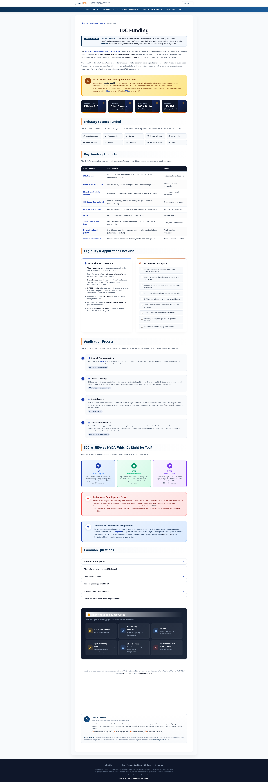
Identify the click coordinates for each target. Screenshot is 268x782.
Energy (131, 136)
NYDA (127, 91)
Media (173, 142)
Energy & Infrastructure (151, 9)
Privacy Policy (120, 765)
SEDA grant (117, 532)
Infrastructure (91, 142)
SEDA (108, 91)
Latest (187, 3)
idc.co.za (103, 361)
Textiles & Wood (156, 142)
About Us (108, 765)
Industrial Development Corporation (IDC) (102, 51)
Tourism (110, 142)
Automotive (175, 136)
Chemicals (132, 142)
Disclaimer (148, 765)
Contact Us (159, 765)
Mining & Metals (156, 136)
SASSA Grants (91, 9)
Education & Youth (109, 9)
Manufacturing (113, 136)
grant (81, 3)
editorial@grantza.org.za (160, 740)
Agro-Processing (92, 136)
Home (85, 23)
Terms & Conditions (134, 765)
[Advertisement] (134, 694)
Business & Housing (129, 9)
